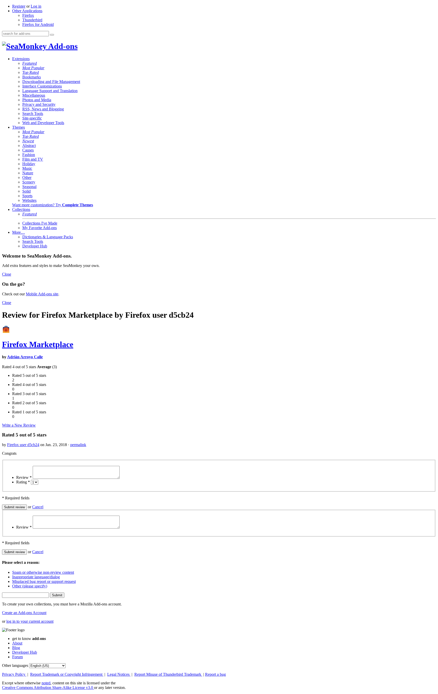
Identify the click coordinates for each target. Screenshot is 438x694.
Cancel (37, 507)
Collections (21, 209)
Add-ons (62, 46)
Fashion (28, 155)
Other (26, 177)
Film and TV (32, 159)
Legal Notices (119, 674)
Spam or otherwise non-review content (43, 572)
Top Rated (30, 72)
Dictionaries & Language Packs (47, 237)
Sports (27, 196)
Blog (16, 648)
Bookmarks (31, 77)
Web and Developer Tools (43, 123)
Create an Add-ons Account (24, 613)
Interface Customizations (42, 86)
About (17, 643)
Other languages (15, 665)
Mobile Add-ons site (42, 294)
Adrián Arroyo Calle (25, 357)
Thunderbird (32, 20)
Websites (29, 200)
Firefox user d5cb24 (23, 445)
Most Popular (33, 68)
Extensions (21, 59)
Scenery (28, 182)
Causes (28, 150)
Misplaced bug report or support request (44, 581)
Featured (29, 63)
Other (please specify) (29, 586)
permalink (78, 445)
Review (24, 477)
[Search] (52, 35)
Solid (26, 191)
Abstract (29, 145)
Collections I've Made (39, 223)
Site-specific (32, 118)
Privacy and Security (39, 104)
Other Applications (27, 11)
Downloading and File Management (51, 81)
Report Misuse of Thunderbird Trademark (168, 674)
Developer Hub (34, 246)
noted (46, 683)
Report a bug (215, 674)
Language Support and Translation (50, 91)
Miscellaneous (33, 95)
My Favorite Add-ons (39, 228)
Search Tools (32, 113)
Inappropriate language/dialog (36, 577)
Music (27, 168)
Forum (17, 657)
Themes (18, 127)
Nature (27, 173)
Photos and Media (36, 100)
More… (18, 232)
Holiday (28, 164)
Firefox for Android (38, 24)
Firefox (28, 15)
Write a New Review (19, 425)
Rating (23, 482)
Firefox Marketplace (37, 344)
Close (6, 274)
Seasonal (29, 186)
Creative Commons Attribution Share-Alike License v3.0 (48, 687)
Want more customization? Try (52, 205)
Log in (36, 6)
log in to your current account (29, 621)
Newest (28, 141)
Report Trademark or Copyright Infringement (66, 674)
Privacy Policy (14, 674)
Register (18, 6)
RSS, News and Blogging (43, 109)
